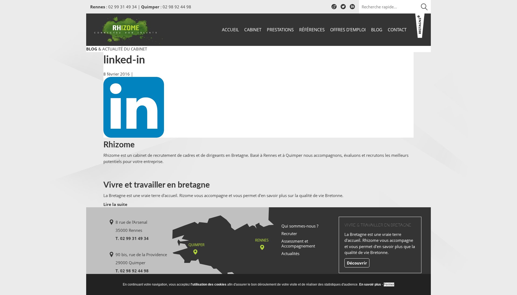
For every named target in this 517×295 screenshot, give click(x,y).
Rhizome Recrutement (127, 29)
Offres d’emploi (348, 30)
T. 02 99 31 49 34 (132, 238)
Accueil (230, 30)
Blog (376, 30)
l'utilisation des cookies (208, 284)
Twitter (343, 8)
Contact (397, 30)
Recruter (289, 233)
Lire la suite (115, 204)
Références (312, 30)
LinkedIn (352, 8)
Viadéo (334, 8)
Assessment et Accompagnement (298, 243)
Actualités (290, 253)
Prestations (280, 30)
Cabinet (252, 30)
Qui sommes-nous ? (299, 225)
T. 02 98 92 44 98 (132, 270)
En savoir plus (370, 284)
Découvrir (357, 263)
